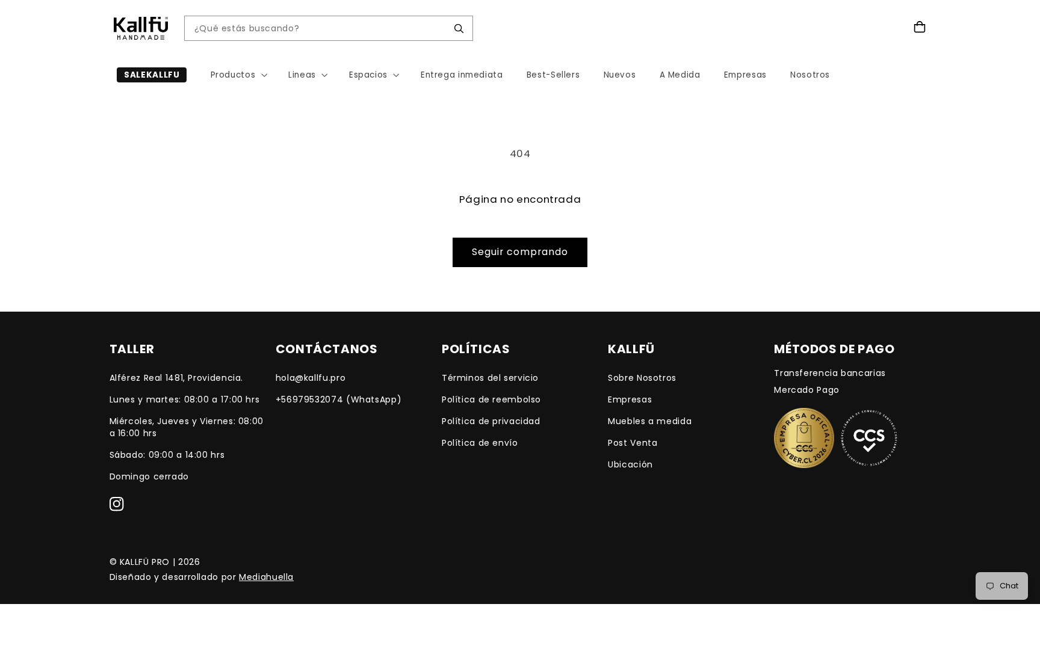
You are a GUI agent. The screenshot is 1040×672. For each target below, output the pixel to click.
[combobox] (319, 28)
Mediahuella (266, 577)
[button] (238, 75)
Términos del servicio (490, 378)
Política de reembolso (491, 399)
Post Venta (632, 443)
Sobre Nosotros (642, 378)
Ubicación (630, 464)
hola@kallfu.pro (310, 378)
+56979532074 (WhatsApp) (339, 399)
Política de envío (480, 443)
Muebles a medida (650, 421)
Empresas (630, 399)
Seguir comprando (520, 252)
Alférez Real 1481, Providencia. (177, 378)
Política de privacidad (491, 421)
